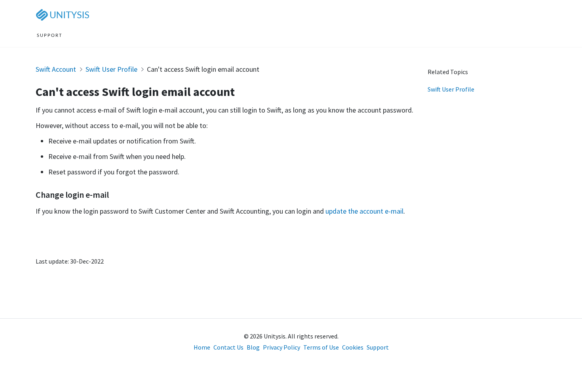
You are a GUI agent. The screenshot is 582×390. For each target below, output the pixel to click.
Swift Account (56, 69)
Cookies (352, 347)
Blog (253, 347)
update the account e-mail (364, 211)
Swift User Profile (111, 69)
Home (202, 347)
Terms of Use (321, 347)
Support (378, 347)
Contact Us (228, 347)
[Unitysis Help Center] (64, 14)
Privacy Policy (281, 347)
